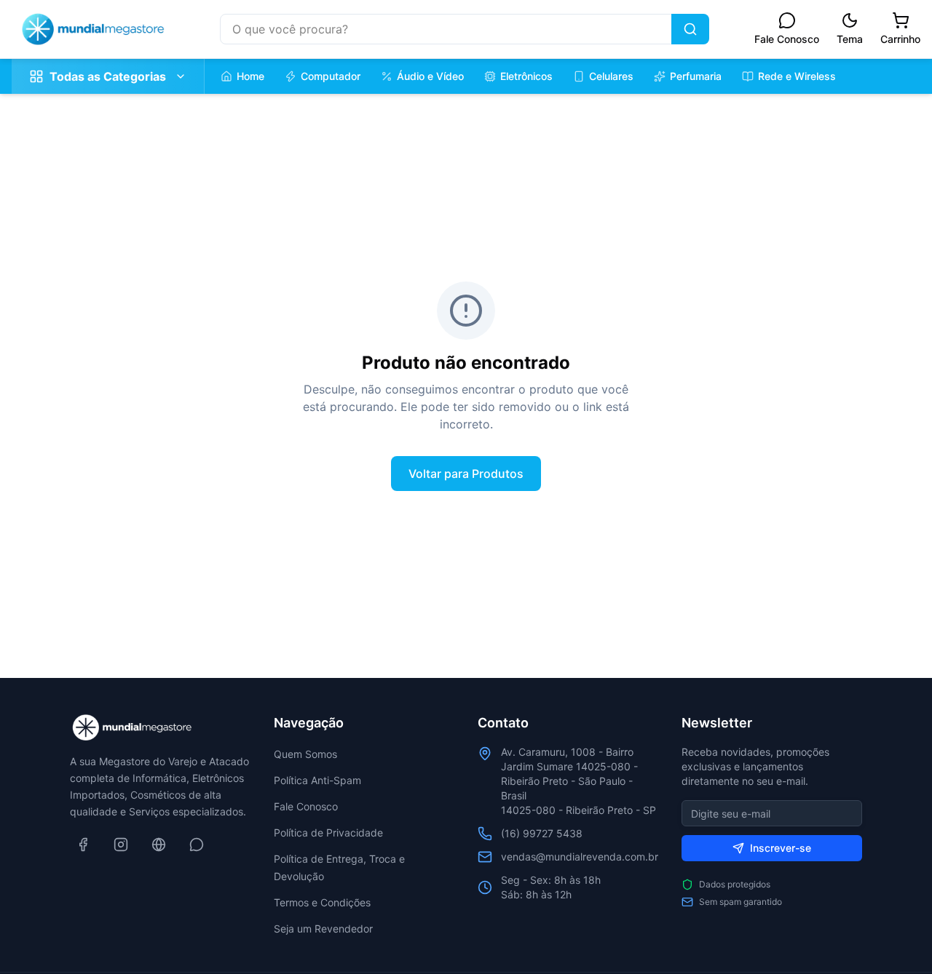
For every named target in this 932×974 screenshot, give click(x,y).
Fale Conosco (306, 806)
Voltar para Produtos (466, 473)
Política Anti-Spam (317, 780)
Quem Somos (305, 754)
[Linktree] (159, 844)
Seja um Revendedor (323, 928)
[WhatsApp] (196, 844)
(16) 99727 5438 (541, 833)
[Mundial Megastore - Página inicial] (93, 29)
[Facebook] (83, 844)
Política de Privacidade (328, 832)
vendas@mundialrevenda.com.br (579, 856)
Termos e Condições (322, 902)
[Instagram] (121, 844)
